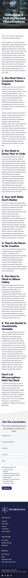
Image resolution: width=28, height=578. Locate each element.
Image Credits (5, 570)
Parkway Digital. (22, 571)
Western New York (14, 318)
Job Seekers (5, 540)
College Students (7, 543)
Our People (5, 524)
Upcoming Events (7, 559)
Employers (5, 545)
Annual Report (6, 531)
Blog (3, 557)
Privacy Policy (13, 570)
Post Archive (10, 36)
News (14, 10)
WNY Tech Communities (8, 562)
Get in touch (10, 399)
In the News (5, 529)
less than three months (18, 345)
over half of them (9, 347)
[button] (25, 3)
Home (3, 36)
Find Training (5, 554)
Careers (4, 526)
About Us (4, 521)
